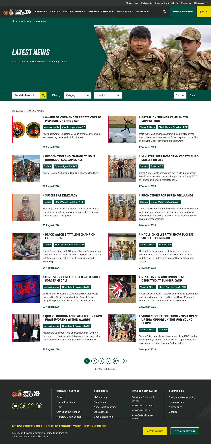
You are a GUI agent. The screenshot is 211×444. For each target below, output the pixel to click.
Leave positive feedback (68, 412)
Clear (192, 95)
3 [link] (101, 361)
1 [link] (87, 361)
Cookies (173, 412)
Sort (178, 95)
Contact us (186, 3)
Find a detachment (65, 402)
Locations (102, 95)
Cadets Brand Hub (103, 417)
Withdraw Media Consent (69, 417)
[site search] (164, 11)
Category (71, 95)
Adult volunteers (73, 11)
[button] (46, 11)
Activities (40, 11)
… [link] (108, 361)
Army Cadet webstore (105, 407)
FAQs (59, 407)
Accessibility (175, 407)
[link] (125, 361)
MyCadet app (132, 3)
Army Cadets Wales (141, 410)
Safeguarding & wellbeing (166, 3)
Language (201, 3)
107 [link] (116, 361)
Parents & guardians (99, 11)
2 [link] (94, 361)
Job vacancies (101, 412)
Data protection (176, 402)
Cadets (54, 11)
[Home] (13, 21)
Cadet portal (146, 3)
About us (141, 11)
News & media (124, 11)
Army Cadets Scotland (142, 405)
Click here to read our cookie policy (30, 436)
